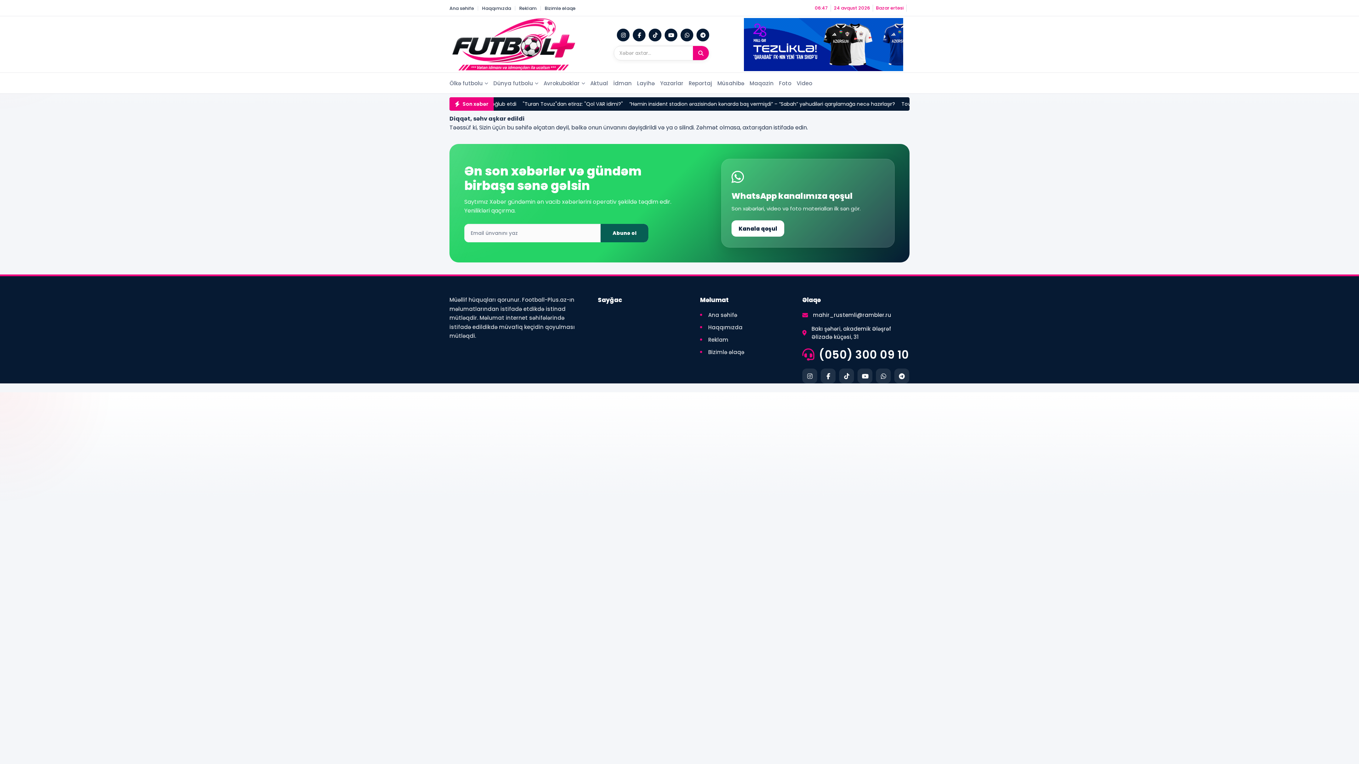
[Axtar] (701, 53)
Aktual (599, 83)
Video (804, 83)
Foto (785, 83)
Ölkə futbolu (466, 83)
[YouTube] (671, 35)
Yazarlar (671, 83)
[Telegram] (702, 35)
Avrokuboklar (562, 83)
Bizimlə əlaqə (560, 8)
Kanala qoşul (758, 228)
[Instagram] (623, 35)
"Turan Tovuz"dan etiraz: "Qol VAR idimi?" (531, 104)
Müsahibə (730, 83)
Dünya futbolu (513, 83)
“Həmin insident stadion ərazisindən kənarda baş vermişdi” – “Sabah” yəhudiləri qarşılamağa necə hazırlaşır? (721, 104)
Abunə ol (625, 233)
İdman (622, 83)
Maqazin (762, 83)
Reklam (528, 8)
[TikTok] (655, 35)
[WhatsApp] (687, 35)
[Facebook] (639, 35)
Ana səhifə (461, 8)
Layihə (646, 83)
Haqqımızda (496, 8)
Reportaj (700, 83)
